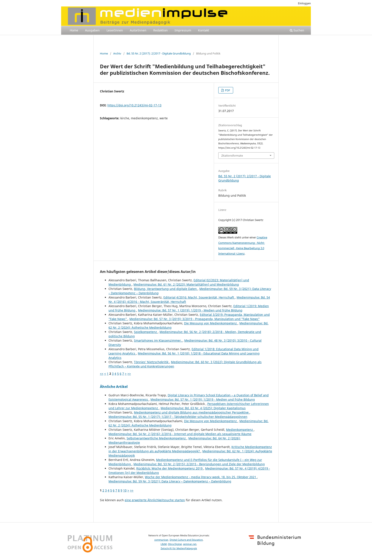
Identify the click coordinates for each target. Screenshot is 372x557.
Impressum (183, 30)
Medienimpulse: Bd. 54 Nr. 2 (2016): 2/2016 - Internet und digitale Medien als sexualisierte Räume (179, 434)
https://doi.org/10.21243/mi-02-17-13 (134, 105)
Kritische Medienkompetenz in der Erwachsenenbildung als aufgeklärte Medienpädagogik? (190, 449)
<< (101, 374)
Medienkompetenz (240, 430)
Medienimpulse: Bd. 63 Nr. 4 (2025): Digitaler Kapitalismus (203, 408)
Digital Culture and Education (186, 539)
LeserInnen (115, 30)
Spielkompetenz (146, 332)
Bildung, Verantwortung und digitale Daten (166, 289)
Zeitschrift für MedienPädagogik (179, 548)
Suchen (298, 30)
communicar (161, 539)
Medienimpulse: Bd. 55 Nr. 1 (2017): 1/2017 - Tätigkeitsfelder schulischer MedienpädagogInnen (177, 417)
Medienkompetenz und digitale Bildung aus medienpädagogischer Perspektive (192, 412)
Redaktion (160, 30)
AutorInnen (138, 30)
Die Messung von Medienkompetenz (211, 323)
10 (125, 490)
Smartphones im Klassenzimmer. (158, 340)
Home (74, 30)
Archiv (117, 53)
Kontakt (203, 30)
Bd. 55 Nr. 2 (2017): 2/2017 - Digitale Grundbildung (159, 53)
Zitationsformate (232, 155)
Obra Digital (175, 544)
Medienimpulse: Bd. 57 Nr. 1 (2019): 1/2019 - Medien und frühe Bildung (190, 310)
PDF (227, 90)
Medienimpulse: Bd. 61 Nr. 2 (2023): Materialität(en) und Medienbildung (186, 284)
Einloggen (304, 3)
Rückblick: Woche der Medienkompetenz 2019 (169, 468)
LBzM (164, 544)
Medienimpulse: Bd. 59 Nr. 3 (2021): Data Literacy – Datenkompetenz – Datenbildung (169, 481)
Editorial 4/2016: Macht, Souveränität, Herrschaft (199, 297)
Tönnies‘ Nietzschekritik (151, 362)
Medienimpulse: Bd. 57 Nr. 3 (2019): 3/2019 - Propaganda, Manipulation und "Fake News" (194, 319)
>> (129, 374)
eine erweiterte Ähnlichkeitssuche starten (155, 500)
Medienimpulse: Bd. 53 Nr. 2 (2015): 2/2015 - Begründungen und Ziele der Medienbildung (199, 464)
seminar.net (189, 544)
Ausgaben (92, 30)
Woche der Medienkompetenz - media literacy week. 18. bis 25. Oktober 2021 (201, 477)
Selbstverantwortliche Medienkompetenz (157, 438)
